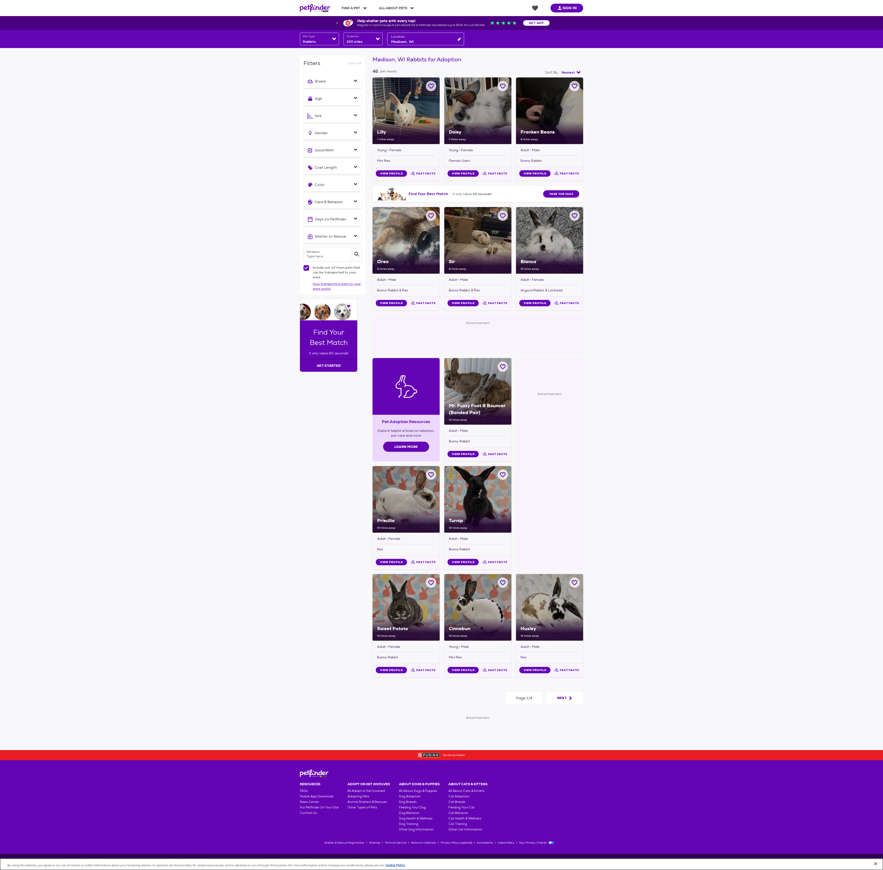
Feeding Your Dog (412, 807)
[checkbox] (306, 268)
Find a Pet (351, 8)
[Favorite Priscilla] (431, 474)
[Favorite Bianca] (574, 215)
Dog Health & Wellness (416, 818)
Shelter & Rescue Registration (344, 842)
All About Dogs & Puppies (418, 791)
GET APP (536, 23)
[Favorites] (535, 8)
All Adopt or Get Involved (366, 791)
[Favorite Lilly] (431, 86)
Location (398, 36)
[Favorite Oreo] (431, 215)
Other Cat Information (465, 829)
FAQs (304, 791)
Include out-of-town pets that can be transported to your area (336, 272)
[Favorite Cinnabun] (502, 582)
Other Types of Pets (362, 807)
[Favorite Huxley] (574, 582)
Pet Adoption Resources (406, 421)
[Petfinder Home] (315, 8)
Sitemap (374, 842)
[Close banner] (337, 23)
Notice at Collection (423, 842)
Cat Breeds (456, 802)
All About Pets (393, 8)
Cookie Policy (506, 842)
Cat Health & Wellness (464, 818)
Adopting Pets (358, 796)
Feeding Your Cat (461, 807)
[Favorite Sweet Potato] (431, 582)
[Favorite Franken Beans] (574, 86)
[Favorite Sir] (502, 215)
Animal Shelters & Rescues (367, 802)
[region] (441, 864)
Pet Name (313, 252)
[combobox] (319, 39)
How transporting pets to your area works (337, 286)
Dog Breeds (408, 802)
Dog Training (408, 824)
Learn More (406, 447)
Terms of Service (395, 842)
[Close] (876, 864)
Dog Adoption (410, 796)
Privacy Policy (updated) (456, 842)
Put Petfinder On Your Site (319, 807)
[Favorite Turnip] (502, 474)
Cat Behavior (458, 813)
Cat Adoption (458, 796)
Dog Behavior (409, 813)
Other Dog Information (416, 829)
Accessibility (485, 842)
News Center (309, 802)
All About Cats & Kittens (466, 791)
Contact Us (308, 813)
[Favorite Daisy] (502, 86)
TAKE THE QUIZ (561, 194)
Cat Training (457, 824)
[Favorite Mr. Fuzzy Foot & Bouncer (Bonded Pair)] (502, 366)
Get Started (329, 366)
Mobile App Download (316, 796)
